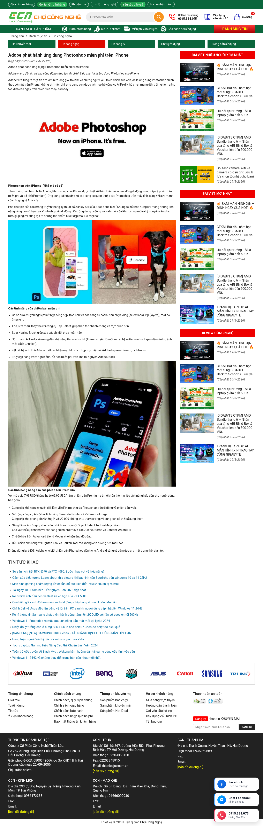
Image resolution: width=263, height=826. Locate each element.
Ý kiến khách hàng (20, 716)
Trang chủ (17, 36)
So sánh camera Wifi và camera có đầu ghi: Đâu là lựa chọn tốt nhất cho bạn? (235, 172)
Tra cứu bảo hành (161, 4)
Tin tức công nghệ (104, 4)
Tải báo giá (154, 721)
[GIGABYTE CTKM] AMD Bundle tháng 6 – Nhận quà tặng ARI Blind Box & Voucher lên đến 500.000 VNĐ (234, 145)
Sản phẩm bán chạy (114, 700)
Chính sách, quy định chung (73, 700)
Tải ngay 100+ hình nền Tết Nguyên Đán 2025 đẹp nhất (49, 590)
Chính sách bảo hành (68, 711)
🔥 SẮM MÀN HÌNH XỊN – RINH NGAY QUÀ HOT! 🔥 (235, 67)
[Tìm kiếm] (159, 17)
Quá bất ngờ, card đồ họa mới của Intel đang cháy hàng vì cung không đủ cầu (64, 602)
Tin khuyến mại (21, 44)
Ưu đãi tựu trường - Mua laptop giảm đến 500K (234, 113)
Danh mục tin (235, 29)
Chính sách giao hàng (69, 705)
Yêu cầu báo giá (133, 4)
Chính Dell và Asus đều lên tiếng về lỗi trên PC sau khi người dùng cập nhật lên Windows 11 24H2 (77, 608)
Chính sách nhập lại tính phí (73, 716)
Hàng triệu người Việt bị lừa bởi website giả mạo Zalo (48, 639)
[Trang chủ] (45, 17)
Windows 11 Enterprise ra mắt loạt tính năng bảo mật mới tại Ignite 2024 (61, 621)
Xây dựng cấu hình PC (161, 716)
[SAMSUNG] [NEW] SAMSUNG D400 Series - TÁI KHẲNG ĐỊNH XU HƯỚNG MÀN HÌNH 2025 (72, 633)
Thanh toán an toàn (207, 694)
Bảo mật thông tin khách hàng (75, 721)
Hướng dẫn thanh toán (161, 705)
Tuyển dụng (16, 705)
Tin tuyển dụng (170, 44)
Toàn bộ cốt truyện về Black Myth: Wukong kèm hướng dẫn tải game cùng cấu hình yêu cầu (73, 651)
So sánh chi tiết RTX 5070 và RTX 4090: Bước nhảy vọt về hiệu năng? (58, 571)
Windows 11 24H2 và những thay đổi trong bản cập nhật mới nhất (56, 658)
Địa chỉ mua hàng (21, 4)
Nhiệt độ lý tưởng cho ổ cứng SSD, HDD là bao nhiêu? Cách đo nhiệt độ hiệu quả (66, 627)
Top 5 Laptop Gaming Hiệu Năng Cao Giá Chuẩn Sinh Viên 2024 (55, 645)
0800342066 (42, 760)
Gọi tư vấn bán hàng (52, 4)
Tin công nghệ (62, 36)
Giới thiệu (14, 700)
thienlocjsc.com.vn (115, 766)
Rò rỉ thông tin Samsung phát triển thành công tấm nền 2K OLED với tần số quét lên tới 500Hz (75, 614)
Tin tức (13, 711)
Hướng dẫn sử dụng (223, 44)
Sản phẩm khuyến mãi (115, 705)
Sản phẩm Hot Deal (114, 711)
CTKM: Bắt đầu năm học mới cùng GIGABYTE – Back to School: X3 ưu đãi (235, 92)
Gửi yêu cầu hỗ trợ (159, 711)
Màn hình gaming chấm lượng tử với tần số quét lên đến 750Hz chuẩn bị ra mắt (65, 584)
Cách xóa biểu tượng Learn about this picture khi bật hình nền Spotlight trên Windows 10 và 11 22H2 (79, 578)
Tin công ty (118, 44)
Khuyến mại (79, 4)
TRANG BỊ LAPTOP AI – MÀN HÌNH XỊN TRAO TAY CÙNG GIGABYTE (235, 311)
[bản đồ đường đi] (106, 771)
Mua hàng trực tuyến (160, 700)
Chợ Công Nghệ (151, 822)
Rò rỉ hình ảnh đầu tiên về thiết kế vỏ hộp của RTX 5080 (49, 596)
